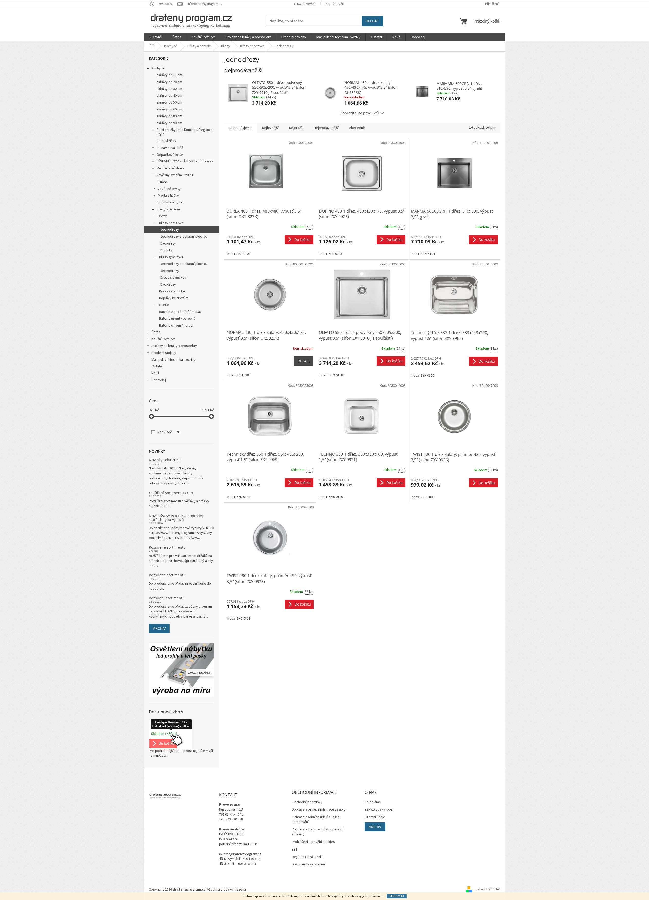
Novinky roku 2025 (164, 460)
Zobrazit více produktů (359, 113)
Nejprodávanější (326, 128)
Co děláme (373, 802)
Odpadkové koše (170, 154)
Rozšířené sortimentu (167, 547)
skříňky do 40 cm (169, 95)
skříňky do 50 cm (169, 102)
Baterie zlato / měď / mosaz (180, 311)
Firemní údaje (375, 817)
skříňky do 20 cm (169, 82)
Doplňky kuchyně (169, 202)
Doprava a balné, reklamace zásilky (318, 809)
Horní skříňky (166, 141)
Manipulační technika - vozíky (173, 359)
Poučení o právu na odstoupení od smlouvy (318, 832)
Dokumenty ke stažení (309, 864)
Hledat (372, 21)
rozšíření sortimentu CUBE (171, 493)
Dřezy (162, 216)
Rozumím (396, 896)
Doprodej (158, 380)
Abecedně (357, 128)
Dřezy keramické (172, 291)
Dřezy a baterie (168, 209)
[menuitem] (155, 37)
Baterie (163, 304)
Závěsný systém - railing (175, 175)
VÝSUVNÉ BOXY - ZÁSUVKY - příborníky (185, 161)
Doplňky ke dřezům (173, 298)
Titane (163, 182)
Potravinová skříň (170, 147)
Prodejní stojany (163, 352)
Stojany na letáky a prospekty (174, 346)
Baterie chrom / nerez (176, 325)
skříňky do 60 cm (169, 109)
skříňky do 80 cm (169, 116)
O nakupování (304, 4)
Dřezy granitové (171, 257)
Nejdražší (296, 128)
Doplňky (166, 250)
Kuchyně (157, 68)
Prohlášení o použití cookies (313, 842)
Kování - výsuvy (163, 339)
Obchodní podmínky (307, 802)
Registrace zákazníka (308, 857)
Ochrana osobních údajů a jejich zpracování (315, 820)
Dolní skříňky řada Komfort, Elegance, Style (185, 132)
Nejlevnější (270, 128)
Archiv (159, 628)
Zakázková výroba (379, 809)
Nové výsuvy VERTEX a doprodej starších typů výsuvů (176, 518)
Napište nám (335, 4)
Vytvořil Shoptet (488, 889)
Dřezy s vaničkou (173, 277)
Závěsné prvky (169, 188)
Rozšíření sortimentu (167, 598)
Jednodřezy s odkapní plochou (184, 236)
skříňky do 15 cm (169, 75)
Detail (303, 360)
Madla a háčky (168, 195)
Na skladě (168, 432)
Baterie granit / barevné (177, 318)
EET (295, 849)
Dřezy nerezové (171, 223)
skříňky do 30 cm (169, 89)
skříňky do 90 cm (169, 123)
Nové (155, 373)
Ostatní (157, 366)
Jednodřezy (169, 229)
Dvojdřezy (168, 243)
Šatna (155, 332)
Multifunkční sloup (170, 168)
